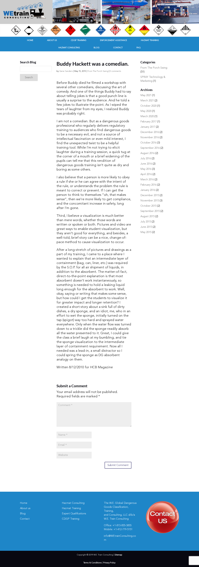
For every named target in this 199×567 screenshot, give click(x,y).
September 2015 (150, 211)
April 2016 (146, 174)
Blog (96, 48)
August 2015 (147, 216)
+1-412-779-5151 (122, 529)
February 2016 (148, 185)
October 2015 (148, 206)
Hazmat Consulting (69, 48)
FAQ (139, 48)
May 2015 (145, 232)
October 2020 (148, 106)
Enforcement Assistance (113, 40)
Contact (118, 48)
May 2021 (145, 95)
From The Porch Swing (98, 71)
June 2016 (146, 163)
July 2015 (145, 221)
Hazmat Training (150, 40)
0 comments (115, 71)
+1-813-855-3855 (121, 525)
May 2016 (145, 169)
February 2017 (148, 121)
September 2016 (150, 148)
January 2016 (147, 190)
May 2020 (145, 111)
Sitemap (118, 555)
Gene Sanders (66, 71)
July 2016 (145, 158)
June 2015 (146, 227)
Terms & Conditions (92, 563)
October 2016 (148, 142)
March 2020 (147, 116)
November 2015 (149, 200)
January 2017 (147, 127)
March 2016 (147, 179)
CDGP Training (78, 40)
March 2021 (147, 100)
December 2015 (149, 195)
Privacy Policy (109, 563)
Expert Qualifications (74, 513)
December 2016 (149, 132)
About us (52, 40)
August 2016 (147, 153)
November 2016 (149, 137)
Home (30, 40)
